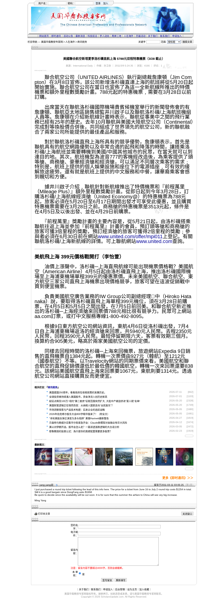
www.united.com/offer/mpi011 (130, 236)
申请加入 (177, 36)
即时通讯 (56, 36)
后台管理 (120, 589)
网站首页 (44, 36)
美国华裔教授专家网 (52, 41)
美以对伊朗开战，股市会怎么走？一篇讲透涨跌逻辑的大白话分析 (84, 427)
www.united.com (154, 241)
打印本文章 (43, 513)
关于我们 (153, 36)
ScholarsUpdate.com (112, 596)
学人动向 (104, 36)
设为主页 (132, 589)
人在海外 (128, 36)
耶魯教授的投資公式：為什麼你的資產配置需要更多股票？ (80, 431)
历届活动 (141, 36)
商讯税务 (82, 41)
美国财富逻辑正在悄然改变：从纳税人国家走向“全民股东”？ (81, 405)
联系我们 (165, 36)
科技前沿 (92, 36)
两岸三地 (116, 36)
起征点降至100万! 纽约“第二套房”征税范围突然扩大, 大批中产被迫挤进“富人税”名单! (94, 401)
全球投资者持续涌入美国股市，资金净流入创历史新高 (78, 396)
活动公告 (68, 36)
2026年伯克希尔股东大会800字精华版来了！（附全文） (79, 414)
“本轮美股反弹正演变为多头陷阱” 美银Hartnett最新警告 (79, 418)
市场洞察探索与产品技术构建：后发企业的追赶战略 (77, 409)
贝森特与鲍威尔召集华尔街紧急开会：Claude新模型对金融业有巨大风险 (88, 422)
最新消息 (80, 36)
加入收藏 (144, 589)
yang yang (45, 484)
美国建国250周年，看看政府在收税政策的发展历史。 (78, 392)
